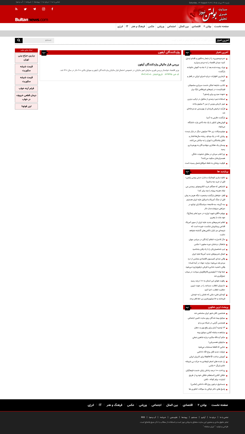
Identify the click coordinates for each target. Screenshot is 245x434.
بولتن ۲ (207, 27)
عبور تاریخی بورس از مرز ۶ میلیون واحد (208, 104)
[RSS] (17, 9)
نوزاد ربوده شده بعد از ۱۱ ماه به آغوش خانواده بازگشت (206, 69)
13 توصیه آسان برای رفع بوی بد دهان (209, 327)
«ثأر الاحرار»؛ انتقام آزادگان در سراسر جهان (207, 239)
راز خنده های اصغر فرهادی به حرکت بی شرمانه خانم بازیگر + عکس (205, 363)
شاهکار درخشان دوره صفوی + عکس (209, 244)
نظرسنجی (173, 417)
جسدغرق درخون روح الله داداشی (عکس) (208, 384)
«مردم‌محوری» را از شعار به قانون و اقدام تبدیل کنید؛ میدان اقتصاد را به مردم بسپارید (205, 60)
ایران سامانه (209, 426)
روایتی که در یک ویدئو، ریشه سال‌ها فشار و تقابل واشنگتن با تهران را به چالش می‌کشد (207, 138)
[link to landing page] (212, 14)
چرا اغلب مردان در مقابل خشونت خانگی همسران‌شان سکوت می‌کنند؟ (208, 156)
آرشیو (203, 417)
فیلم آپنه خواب (26, 89)
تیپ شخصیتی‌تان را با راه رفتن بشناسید (208, 249)
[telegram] (34, 9)
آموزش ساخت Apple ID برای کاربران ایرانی (207, 356)
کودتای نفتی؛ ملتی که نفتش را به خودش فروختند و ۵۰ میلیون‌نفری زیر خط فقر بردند (207, 296)
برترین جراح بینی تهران (26, 58)
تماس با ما (55, 2)
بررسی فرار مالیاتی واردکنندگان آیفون (158, 64)
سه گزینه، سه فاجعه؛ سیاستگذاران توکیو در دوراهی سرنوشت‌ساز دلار (207, 206)
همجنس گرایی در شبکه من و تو (211, 323)
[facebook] (52, 9)
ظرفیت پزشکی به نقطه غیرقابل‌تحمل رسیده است (205, 163)
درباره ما (46, 2)
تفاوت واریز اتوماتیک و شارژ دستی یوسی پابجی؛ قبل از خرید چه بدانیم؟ (205, 179)
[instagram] (43, 9)
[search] (19, 40)
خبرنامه (28, 2)
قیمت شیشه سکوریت (26, 69)
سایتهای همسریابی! (216, 342)
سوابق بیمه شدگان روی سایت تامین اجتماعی (206, 318)
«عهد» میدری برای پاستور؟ (214, 94)
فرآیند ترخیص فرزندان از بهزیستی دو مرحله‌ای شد (206, 110)
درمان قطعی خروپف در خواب (26, 97)
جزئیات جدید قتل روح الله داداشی (211, 351)
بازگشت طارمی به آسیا (215, 117)
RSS (143, 417)
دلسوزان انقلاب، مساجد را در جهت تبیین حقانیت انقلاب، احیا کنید (208, 287)
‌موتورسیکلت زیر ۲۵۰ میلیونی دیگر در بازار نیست (205, 131)
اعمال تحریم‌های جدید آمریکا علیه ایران (208, 254)
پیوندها (37, 2)
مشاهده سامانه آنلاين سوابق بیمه (211, 332)
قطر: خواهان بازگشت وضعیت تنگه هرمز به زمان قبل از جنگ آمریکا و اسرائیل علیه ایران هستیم (205, 197)
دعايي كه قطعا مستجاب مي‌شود (211, 347)
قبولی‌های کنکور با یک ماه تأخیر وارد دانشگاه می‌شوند (206, 124)
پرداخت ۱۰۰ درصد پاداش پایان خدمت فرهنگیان (205, 370)
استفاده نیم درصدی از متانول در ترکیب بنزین (206, 99)
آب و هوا (19, 2)
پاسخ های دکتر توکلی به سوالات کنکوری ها (207, 389)
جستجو (194, 417)
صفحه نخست (221, 27)
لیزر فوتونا (26, 106)
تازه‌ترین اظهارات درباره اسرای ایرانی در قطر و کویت (206, 78)
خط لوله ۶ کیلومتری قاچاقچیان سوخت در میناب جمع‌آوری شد (205, 274)
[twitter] (25, 9)
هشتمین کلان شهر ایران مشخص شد (209, 313)
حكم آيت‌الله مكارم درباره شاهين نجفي (208, 337)
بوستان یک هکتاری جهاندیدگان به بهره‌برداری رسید (206, 147)
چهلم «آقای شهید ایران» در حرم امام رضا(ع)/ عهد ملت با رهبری (206, 215)
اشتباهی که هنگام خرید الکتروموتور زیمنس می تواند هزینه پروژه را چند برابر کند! (205, 188)
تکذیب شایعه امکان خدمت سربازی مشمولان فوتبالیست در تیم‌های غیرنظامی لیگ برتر (206, 87)
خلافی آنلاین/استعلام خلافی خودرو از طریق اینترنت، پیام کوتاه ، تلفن (207, 377)
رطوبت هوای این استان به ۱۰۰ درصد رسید (208, 280)
